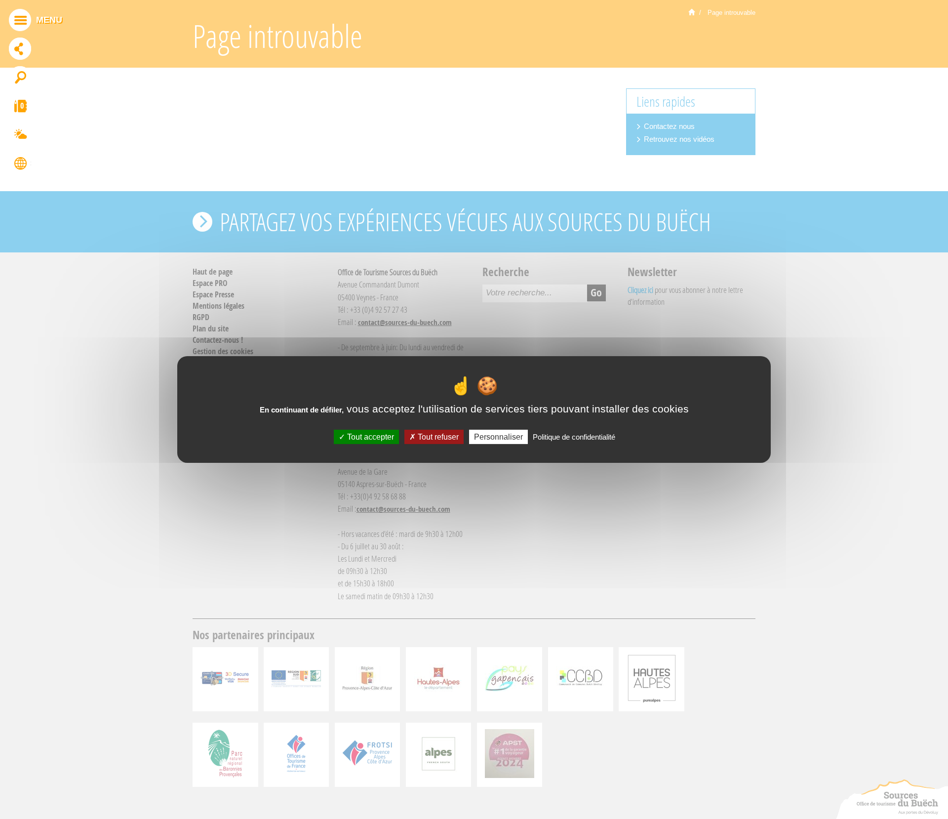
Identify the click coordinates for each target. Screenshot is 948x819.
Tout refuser (437, 437)
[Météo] (20, 136)
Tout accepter (369, 437)
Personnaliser (498, 437)
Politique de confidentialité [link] (574, 437)
